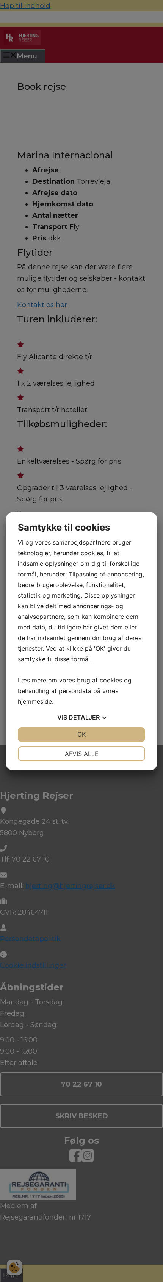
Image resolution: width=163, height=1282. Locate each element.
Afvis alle (82, 753)
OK (81, 734)
